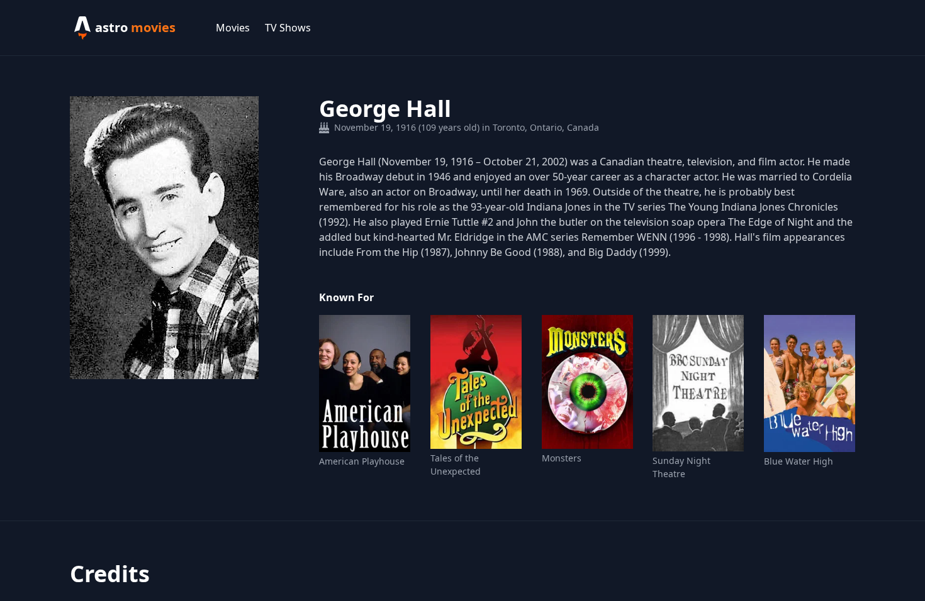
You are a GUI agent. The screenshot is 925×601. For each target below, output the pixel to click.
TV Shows (288, 28)
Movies (233, 28)
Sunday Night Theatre (681, 467)
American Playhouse (362, 461)
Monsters (561, 458)
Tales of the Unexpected (455, 464)
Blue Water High (798, 461)
